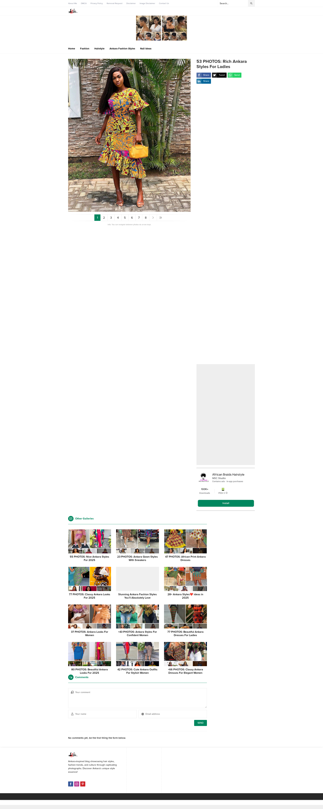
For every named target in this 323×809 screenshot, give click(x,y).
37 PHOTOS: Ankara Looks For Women (89, 633)
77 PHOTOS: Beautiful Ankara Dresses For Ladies (185, 633)
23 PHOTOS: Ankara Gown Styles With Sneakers (137, 558)
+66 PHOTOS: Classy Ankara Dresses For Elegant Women (185, 671)
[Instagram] (76, 783)
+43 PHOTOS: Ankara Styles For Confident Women (137, 633)
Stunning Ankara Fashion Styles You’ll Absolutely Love (137, 596)
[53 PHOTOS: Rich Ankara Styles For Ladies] (129, 210)
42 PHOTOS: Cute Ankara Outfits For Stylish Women (137, 671)
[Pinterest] (82, 783)
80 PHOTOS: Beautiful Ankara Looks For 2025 (89, 671)
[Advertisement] (225, 226)
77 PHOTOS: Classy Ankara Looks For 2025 (89, 596)
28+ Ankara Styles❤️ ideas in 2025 (185, 596)
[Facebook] (70, 783)
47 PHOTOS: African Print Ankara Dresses (185, 558)
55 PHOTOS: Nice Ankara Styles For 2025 (89, 558)
